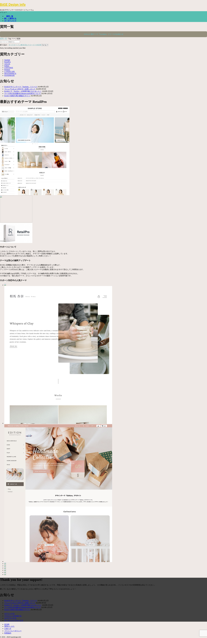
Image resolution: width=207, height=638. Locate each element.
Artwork (7, 64)
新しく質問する (10, 18)
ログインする (9, 614)
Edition (6, 66)
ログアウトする (10, 618)
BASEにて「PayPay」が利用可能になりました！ (23, 91)
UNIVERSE (8, 68)
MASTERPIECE (10, 73)
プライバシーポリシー (13, 631)
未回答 (38, 45)
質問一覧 (9, 16)
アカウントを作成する (13, 616)
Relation (7, 70)
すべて (11, 45)
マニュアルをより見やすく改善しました (19, 89)
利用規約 (7, 633)
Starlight (7, 60)
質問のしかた (9, 626)
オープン (17, 45)
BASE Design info (13, 4)
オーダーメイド (10, 21)
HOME (6, 624)
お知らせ (7, 628)
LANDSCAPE (9, 71)
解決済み (24, 45)
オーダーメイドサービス (13, 620)
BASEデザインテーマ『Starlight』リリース (20, 87)
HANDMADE (9, 75)
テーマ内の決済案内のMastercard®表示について (22, 93)
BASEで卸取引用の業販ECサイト (17, 96)
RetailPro (7, 62)
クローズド (32, 45)
